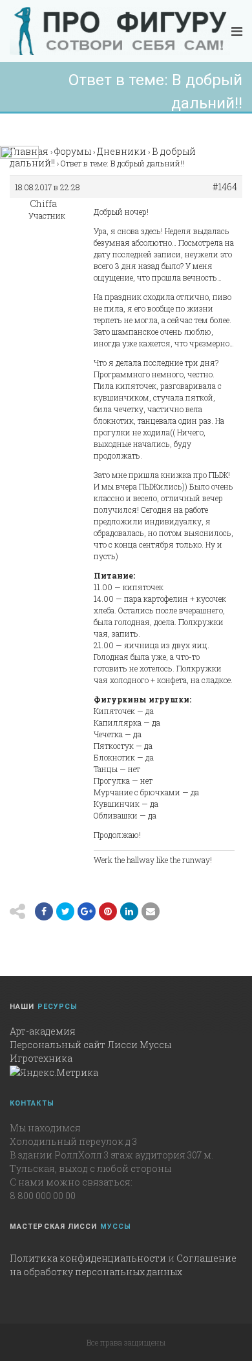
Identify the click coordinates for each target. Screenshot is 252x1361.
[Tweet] (65, 911)
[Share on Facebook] (44, 911)
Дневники (121, 151)
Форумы (72, 151)
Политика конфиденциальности (88, 1258)
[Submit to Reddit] (108, 911)
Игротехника (41, 1058)
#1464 (225, 187)
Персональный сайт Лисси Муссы (90, 1044)
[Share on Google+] (87, 911)
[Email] (129, 911)
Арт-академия (43, 1031)
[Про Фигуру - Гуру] (120, 31)
